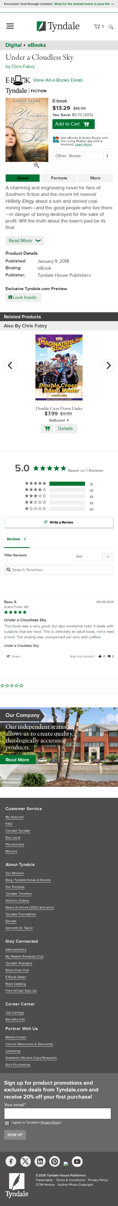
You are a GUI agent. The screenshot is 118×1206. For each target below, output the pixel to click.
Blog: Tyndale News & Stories (28, 880)
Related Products (22, 317)
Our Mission (14, 873)
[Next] (108, 365)
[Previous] (10, 365)
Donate (10, 921)
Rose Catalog (15, 984)
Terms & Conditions (70, 1180)
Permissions (14, 844)
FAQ (8, 824)
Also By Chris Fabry (25, 326)
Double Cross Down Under (59, 409)
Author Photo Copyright (75, 1185)
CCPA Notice (45, 1185)
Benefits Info (15, 1020)
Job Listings (14, 1013)
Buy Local (12, 838)
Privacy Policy (51, 1123)
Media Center (15, 1037)
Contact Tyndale (17, 831)
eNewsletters (15, 950)
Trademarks (44, 1180)
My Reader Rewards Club (24, 956)
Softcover (57, 420)
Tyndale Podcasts (18, 963)
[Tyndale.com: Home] (58, 26)
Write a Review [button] (61, 522)
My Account (14, 817)
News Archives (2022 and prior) (29, 907)
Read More (17, 760)
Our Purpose (15, 887)
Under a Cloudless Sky (21, 646)
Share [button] (15, 657)
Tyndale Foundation (20, 914)
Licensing (12, 1051)
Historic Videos (17, 901)
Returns (11, 851)
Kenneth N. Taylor (19, 928)
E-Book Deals (15, 977)
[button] (102, 657)
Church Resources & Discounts (29, 1044)
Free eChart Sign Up (21, 991)
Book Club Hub (17, 970)
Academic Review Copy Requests (31, 1058)
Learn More (83, 144)
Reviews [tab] (13, 539)
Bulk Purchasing (17, 1065)
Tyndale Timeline (18, 894)
